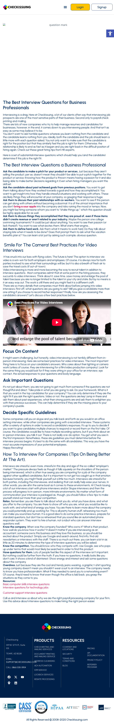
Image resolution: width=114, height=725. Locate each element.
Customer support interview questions (25, 592)
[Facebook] (9, 677)
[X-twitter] (16, 677)
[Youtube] (22, 677)
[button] (65, 7)
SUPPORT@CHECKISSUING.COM (21, 662)
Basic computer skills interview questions (26, 584)
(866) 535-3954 (19, 667)
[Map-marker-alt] (9, 683)
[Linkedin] (16, 683)
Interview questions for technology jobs (25, 587)
